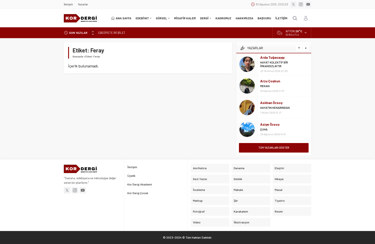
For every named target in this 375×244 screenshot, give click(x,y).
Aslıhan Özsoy (271, 103)
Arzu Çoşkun (270, 81)
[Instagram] (301, 4)
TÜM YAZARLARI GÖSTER (273, 147)
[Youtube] (308, 4)
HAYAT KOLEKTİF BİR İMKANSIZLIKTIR (274, 64)
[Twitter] (293, 4)
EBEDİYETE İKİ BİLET (111, 32)
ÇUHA (264, 129)
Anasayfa (77, 56)
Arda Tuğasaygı (272, 57)
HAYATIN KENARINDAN (275, 107)
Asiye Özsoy (270, 124)
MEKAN (265, 86)
